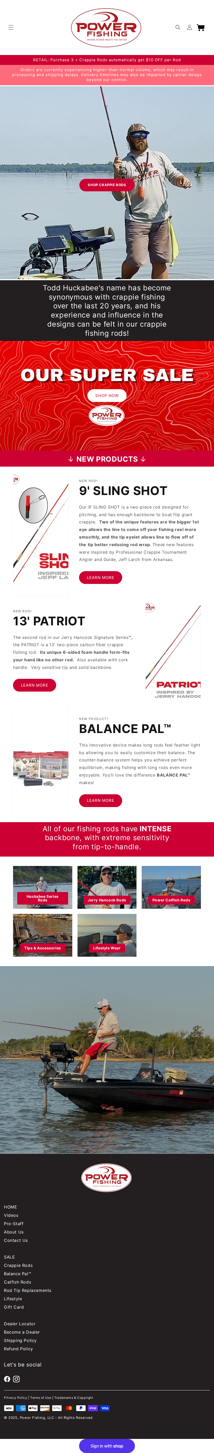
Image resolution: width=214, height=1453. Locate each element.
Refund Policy (18, 1348)
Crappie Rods (18, 1265)
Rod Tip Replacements (27, 1290)
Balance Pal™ (17, 1273)
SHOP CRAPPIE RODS (107, 185)
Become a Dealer (22, 1332)
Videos (11, 1215)
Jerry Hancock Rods (107, 900)
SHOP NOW (107, 395)
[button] (11, 27)
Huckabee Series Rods (43, 898)
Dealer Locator (19, 1323)
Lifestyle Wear (107, 948)
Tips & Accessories (42, 948)
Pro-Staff (13, 1223)
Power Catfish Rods (171, 900)
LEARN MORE (100, 577)
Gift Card (14, 1307)
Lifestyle (13, 1298)
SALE (9, 1257)
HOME (10, 1207)
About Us (14, 1232)
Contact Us (16, 1240)
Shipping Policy (20, 1340)
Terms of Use (40, 1398)
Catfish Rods (17, 1282)
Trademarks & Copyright (73, 1398)
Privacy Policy (15, 1398)
